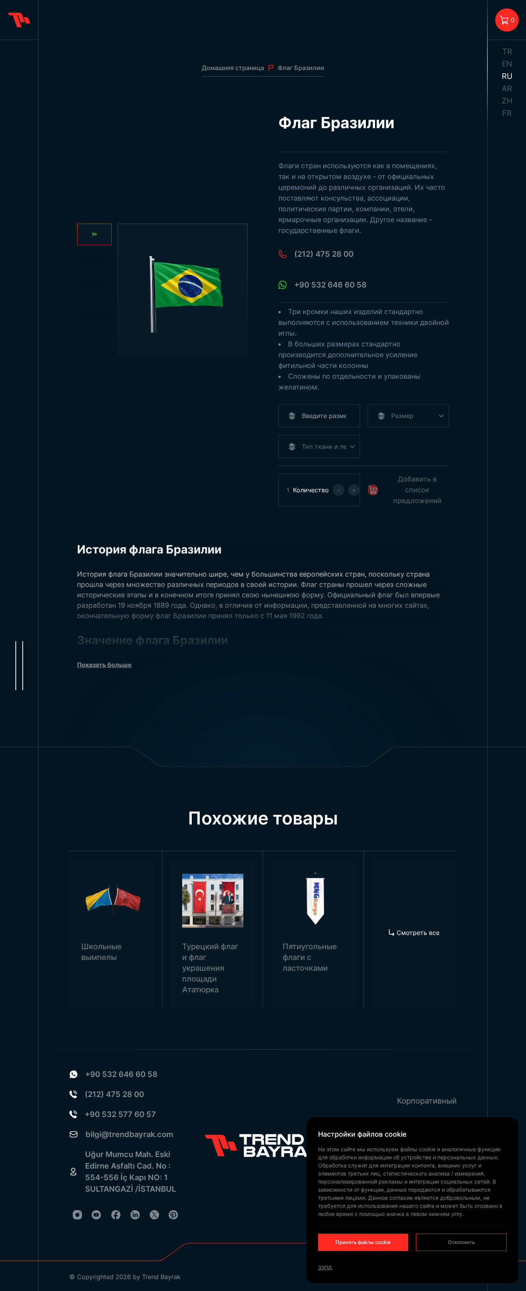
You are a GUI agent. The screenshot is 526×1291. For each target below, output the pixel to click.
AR (507, 88)
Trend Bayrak (161, 1277)
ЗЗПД (325, 1267)
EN (507, 64)
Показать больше (104, 665)
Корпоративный (427, 1100)
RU (507, 76)
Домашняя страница (233, 68)
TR (507, 51)
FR (507, 113)
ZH (507, 100)
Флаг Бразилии (301, 68)
